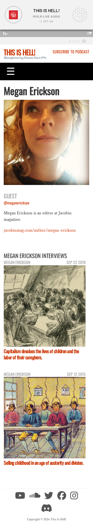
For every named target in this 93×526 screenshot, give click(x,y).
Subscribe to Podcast (71, 52)
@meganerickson (16, 203)
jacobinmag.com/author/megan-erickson (40, 230)
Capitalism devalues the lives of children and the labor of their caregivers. (41, 354)
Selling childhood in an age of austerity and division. (43, 462)
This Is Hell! (19, 52)
